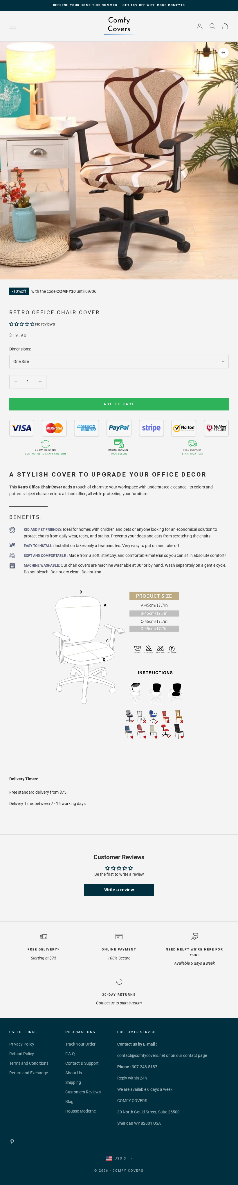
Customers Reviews (83, 1092)
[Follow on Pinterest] (12, 1141)
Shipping (73, 1082)
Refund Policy (21, 1053)
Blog (69, 1101)
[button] (21, 324)
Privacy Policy (21, 1044)
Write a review (119, 890)
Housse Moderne (80, 1111)
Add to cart (119, 404)
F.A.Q (70, 1053)
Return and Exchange (28, 1073)
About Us (73, 1073)
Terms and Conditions (28, 1063)
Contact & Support (82, 1063)
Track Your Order (80, 1044)
